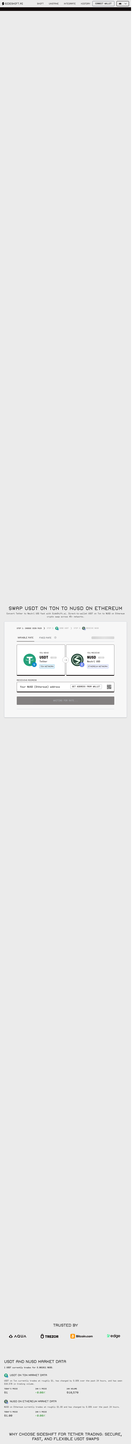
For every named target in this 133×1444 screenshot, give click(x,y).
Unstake (54, 3)
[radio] (25, 639)
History (85, 3)
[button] (123, 3)
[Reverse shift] (65, 660)
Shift (40, 3)
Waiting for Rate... (65, 700)
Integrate (70, 3)
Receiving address (27, 680)
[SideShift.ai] (12, 4)
